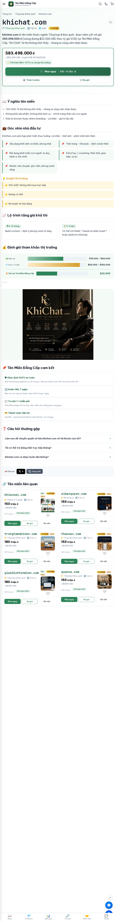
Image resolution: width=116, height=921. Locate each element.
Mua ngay (12, 523)
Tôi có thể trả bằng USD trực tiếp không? (28, 447)
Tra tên (68, 917)
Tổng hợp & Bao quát (25, 14)
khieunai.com (15, 495)
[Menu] (4, 4)
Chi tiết (46, 523)
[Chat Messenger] (109, 905)
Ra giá (30, 523)
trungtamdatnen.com (20, 534)
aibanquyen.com (73, 494)
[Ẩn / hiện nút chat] (110, 897)
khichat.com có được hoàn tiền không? (27, 457)
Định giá (48, 917)
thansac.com (71, 534)
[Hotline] (106, 4)
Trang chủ (7, 14)
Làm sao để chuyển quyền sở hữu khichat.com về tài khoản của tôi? (43, 438)
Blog (10, 917)
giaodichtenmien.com (21, 573)
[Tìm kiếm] (100, 4)
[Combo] (112, 4)
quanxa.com (70, 572)
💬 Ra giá (84, 80)
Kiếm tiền (87, 917)
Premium (29, 917)
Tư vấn (106, 917)
